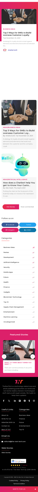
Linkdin (28, 230)
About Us (5, 415)
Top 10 (21, 429)
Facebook (10, 225)
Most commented (27, 207)
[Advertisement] (19, 76)
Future (21, 422)
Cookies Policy (13, 480)
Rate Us (25, 465)
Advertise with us (8, 422)
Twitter (28, 225)
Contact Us (6, 426)
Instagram (11, 230)
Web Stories (6, 452)
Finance (22, 419)
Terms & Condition (19, 483)
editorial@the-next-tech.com (15, 441)
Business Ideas (24, 415)
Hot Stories (11, 207)
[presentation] (4, 356)
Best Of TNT (6, 429)
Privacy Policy (24, 480)
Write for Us (6, 419)
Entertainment (24, 426)
